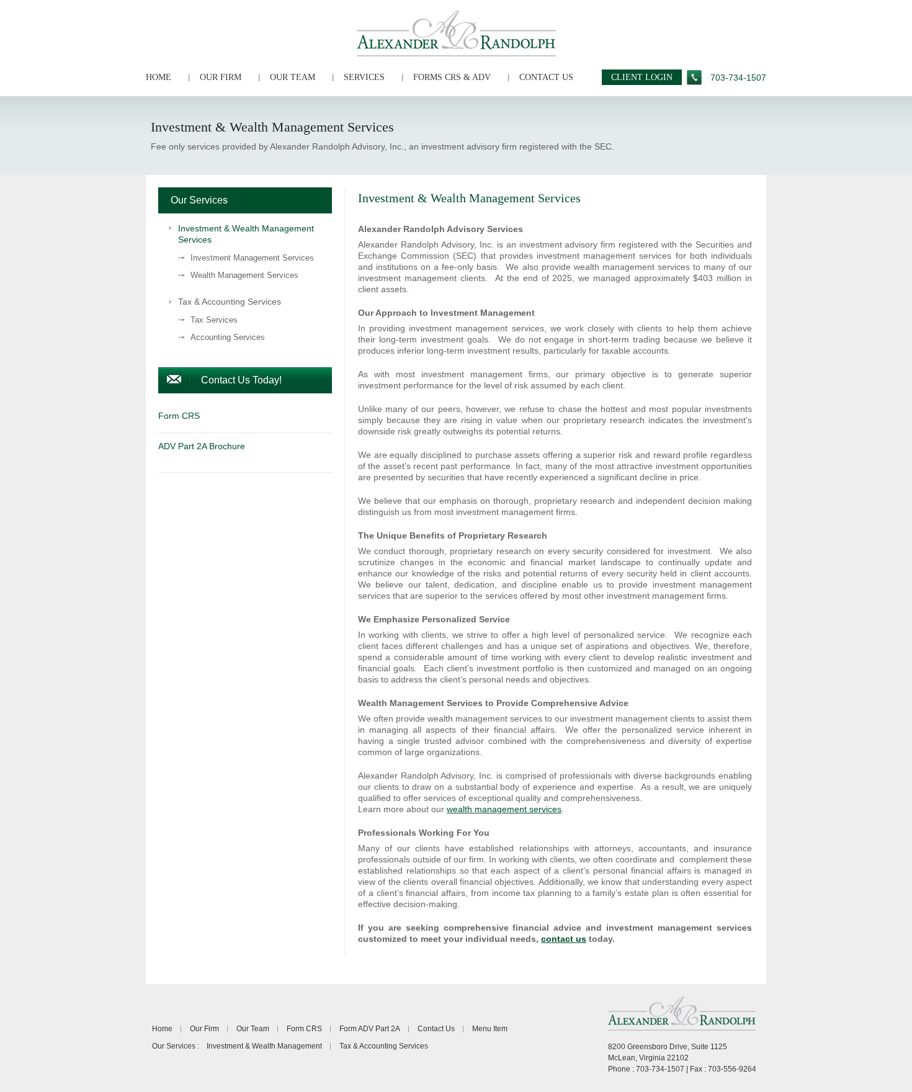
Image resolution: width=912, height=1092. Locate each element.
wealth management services (504, 809)
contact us (563, 939)
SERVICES (364, 77)
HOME (158, 77)
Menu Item (489, 1028)
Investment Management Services (252, 257)
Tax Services (214, 319)
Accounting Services (227, 337)
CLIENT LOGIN (642, 77)
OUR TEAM (292, 77)
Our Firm (204, 1028)
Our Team (252, 1028)
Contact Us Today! (241, 380)
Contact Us (436, 1028)
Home (162, 1028)
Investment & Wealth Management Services (246, 233)
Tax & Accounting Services (229, 302)
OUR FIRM (220, 77)
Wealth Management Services (244, 275)
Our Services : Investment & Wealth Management (237, 1046)
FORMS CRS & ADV (452, 77)
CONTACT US (546, 77)
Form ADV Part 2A (369, 1028)
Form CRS (304, 1028)
